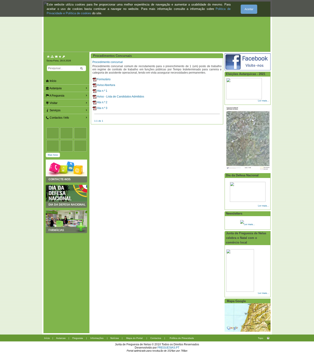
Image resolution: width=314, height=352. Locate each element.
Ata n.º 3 (102, 108)
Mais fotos (53, 155)
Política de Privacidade (182, 338)
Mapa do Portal (134, 338)
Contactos (155, 338)
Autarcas (61, 338)
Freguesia (77, 338)
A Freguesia (56, 95)
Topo (260, 338)
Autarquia (55, 88)
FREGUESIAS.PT (168, 347)
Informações (96, 338)
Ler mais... (263, 100)
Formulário (104, 79)
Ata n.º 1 (102, 90)
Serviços (54, 110)
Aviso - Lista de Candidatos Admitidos (120, 96)
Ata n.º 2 (102, 102)
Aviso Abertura (106, 85)
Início (52, 81)
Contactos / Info (59, 117)
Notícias (114, 338)
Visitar (53, 103)
